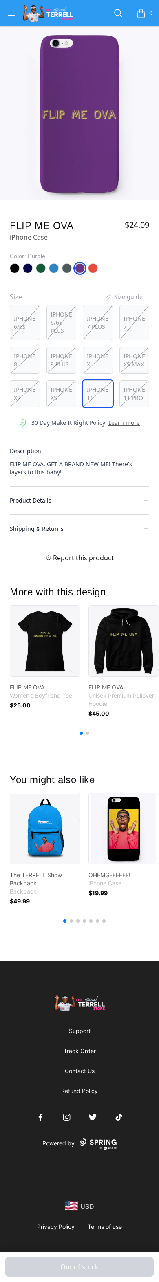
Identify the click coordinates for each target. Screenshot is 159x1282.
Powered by (58, 1143)
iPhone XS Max (134, 360)
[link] (45, 641)
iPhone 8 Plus (61, 360)
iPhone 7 (134, 322)
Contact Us (80, 1070)
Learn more (124, 423)
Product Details (30, 500)
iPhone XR (24, 394)
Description (25, 451)
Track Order (80, 1050)
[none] (123, 297)
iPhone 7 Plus (97, 322)
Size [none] (16, 296)
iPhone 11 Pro (134, 394)
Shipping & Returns (37, 528)
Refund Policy (79, 1090)
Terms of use (105, 1226)
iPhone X (97, 360)
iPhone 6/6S (24, 322)
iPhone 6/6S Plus (61, 322)
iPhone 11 (97, 394)
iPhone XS (61, 394)
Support (80, 1030)
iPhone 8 (24, 360)
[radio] (25, 322)
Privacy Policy (56, 1226)
